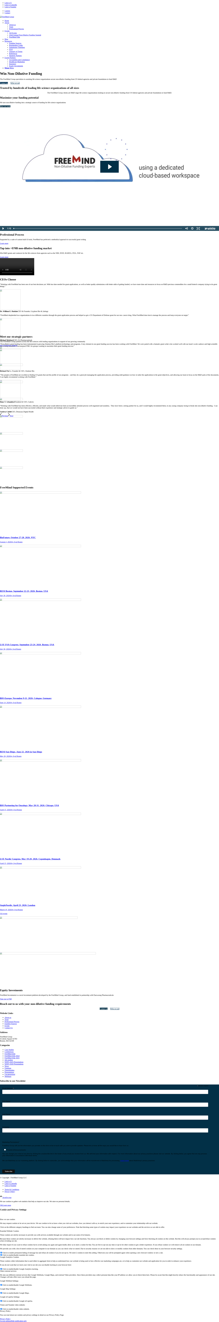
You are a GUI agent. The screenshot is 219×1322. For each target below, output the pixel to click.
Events (7, 1026)
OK (1, 1205)
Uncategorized (10, 1074)
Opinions (8, 1068)
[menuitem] (112, 11)
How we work (5, 106)
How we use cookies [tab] (7, 1219)
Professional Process (12, 1022)
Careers (7, 11)
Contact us (4, 83)
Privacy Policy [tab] (5, 1311)
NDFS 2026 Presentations (14, 1064)
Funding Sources (11, 1024)
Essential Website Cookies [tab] (9, 1231)
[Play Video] (3, 228)
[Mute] (186, 228)
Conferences (9, 1052)
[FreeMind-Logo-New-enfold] (7, 17)
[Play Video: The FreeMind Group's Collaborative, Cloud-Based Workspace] (109, 167)
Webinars (8, 1076)
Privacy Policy (5, 1319)
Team (7, 1020)
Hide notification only (19, 1321)
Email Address (8, 1088)
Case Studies (9, 1050)
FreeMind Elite (10, 1054)
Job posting (9, 1060)
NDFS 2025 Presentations (14, 1062)
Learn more (124, 1160)
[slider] (98, 228)
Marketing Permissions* (10, 1142)
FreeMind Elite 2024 (12, 1056)
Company (5, 1127)
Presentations (9, 1072)
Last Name (6, 1114)
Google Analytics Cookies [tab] (9, 1257)
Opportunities (9, 1070)
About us (8, 1018)
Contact (7, 13)
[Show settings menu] (192, 228)
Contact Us (9, 1028)
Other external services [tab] (8, 1271)
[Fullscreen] (198, 228)
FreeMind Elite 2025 (12, 1058)
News (7, 1066)
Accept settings (5, 1321)
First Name (6, 1101)
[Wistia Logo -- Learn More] (210, 228)
